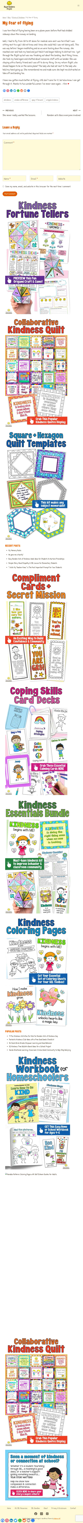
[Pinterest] (47, 1514)
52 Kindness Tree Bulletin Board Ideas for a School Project (30, 1046)
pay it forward (37, 100)
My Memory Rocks (14, 550)
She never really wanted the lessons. (19, 113)
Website (61, 178)
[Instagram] (41, 1514)
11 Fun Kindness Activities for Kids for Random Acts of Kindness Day (33, 1036)
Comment (9, 142)
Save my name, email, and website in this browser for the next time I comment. (38, 186)
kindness (7, 100)
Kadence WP (57, 1518)
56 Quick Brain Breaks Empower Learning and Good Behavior (30, 1043)
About (46, 1508)
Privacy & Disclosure (58, 1508)
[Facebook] (36, 1514)
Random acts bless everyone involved (63, 113)
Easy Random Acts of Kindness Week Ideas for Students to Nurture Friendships (36, 558)
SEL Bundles (35, 1508)
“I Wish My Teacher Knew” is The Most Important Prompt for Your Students (35, 567)
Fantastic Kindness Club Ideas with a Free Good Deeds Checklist (31, 1039)
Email (34, 178)
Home (9, 1508)
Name (7, 178)
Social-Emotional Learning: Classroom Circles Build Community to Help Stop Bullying (40, 1050)
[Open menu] (78, 5)
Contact (73, 1508)
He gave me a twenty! (15, 554)
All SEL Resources (21, 1508)
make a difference (21, 100)
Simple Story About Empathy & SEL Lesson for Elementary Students (32, 563)
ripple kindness (52, 100)
